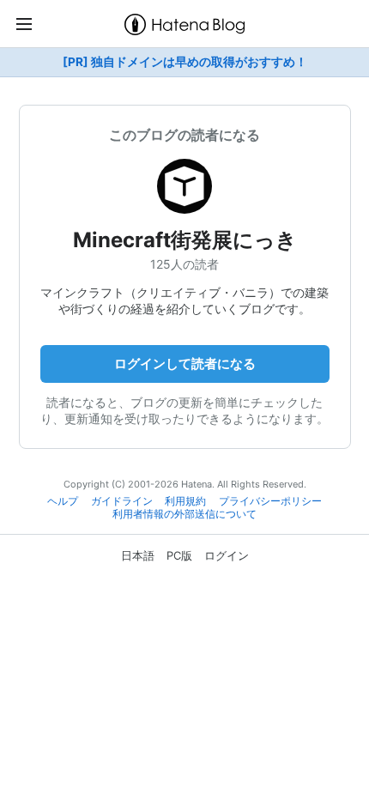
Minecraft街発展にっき (185, 239)
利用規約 (185, 501)
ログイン (226, 555)
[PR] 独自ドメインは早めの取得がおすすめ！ (185, 62)
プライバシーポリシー (270, 501)
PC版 (179, 555)
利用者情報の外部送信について (184, 514)
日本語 (137, 555)
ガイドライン (122, 501)
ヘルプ (62, 501)
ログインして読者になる (185, 363)
